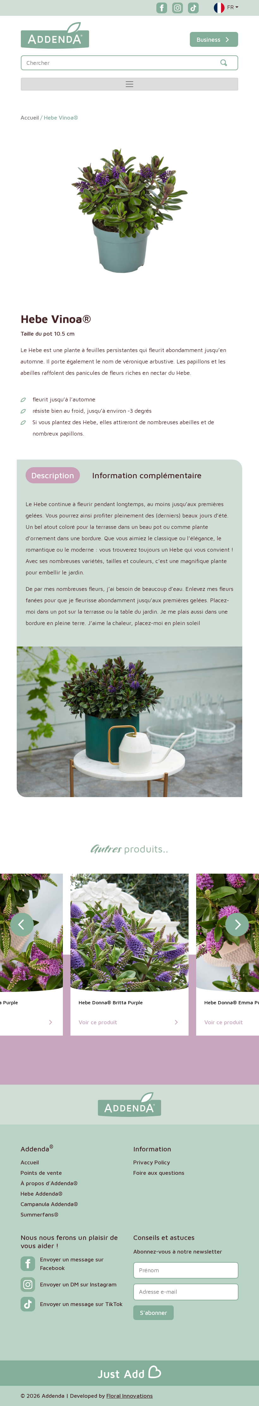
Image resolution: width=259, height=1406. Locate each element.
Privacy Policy (151, 1162)
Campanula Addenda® (49, 1204)
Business (208, 39)
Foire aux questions (158, 1172)
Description (52, 475)
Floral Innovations (129, 1395)
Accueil (30, 117)
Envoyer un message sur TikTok (81, 1304)
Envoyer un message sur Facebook (72, 1263)
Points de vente (41, 1172)
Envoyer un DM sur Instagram (78, 1284)
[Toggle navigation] (129, 84)
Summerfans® (39, 1214)
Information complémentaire (147, 475)
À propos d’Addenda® (49, 1183)
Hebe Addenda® (42, 1193)
